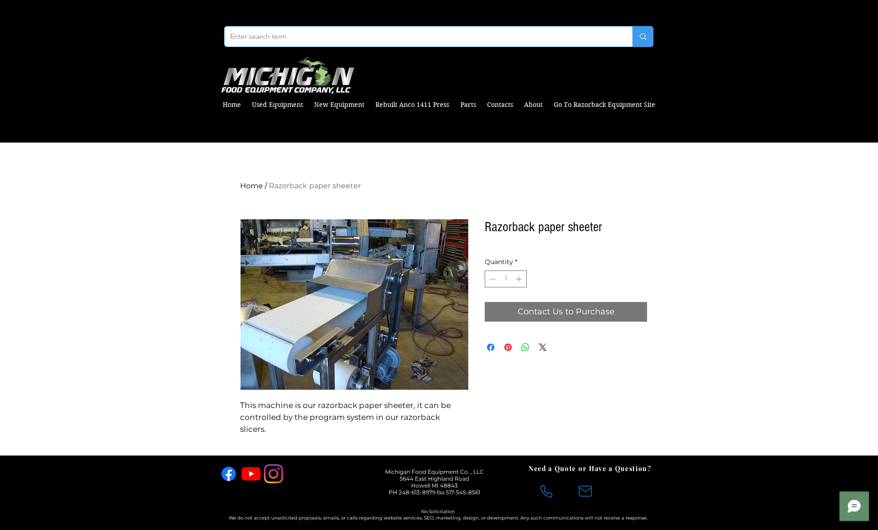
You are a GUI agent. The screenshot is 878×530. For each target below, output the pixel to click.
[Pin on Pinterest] (508, 347)
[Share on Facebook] (490, 347)
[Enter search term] (642, 36)
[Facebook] (228, 473)
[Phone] (546, 491)
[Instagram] (273, 473)
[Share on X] (542, 347)
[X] (295, 473)
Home (251, 185)
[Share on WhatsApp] (525, 347)
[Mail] (585, 491)
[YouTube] (251, 473)
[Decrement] (492, 279)
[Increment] (519, 279)
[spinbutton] (506, 279)
